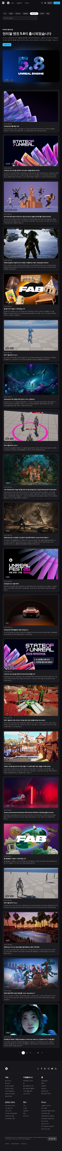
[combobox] (20, 18)
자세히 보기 (7, 44)
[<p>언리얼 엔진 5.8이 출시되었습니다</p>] (31, 55)
